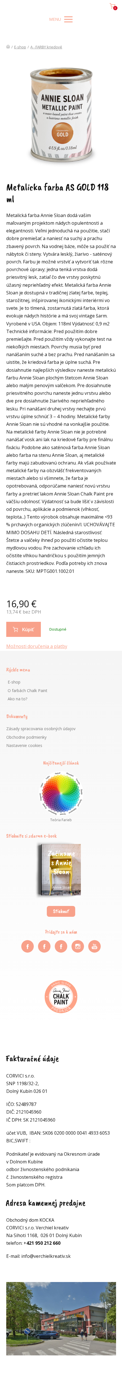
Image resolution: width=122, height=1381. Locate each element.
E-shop (20, 46)
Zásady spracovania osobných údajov (40, 728)
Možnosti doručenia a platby (36, 646)
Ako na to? (17, 698)
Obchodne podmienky (26, 737)
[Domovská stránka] (8, 46)
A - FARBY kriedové (46, 46)
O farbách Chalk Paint (27, 690)
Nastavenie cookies (24, 745)
